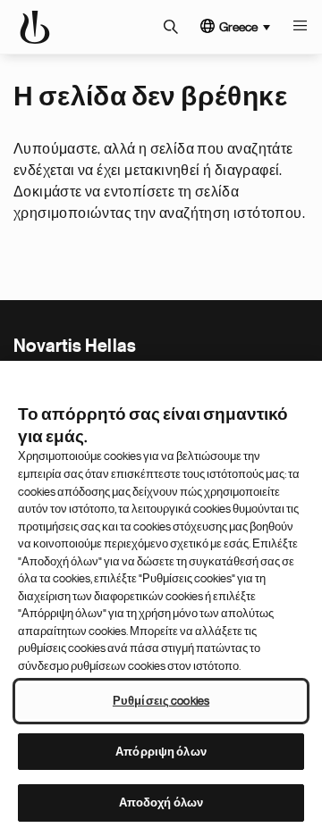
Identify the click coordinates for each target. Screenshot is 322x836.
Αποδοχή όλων (161, 802)
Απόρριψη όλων (161, 751)
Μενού (299, 27)
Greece (238, 27)
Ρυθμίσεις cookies (161, 700)
